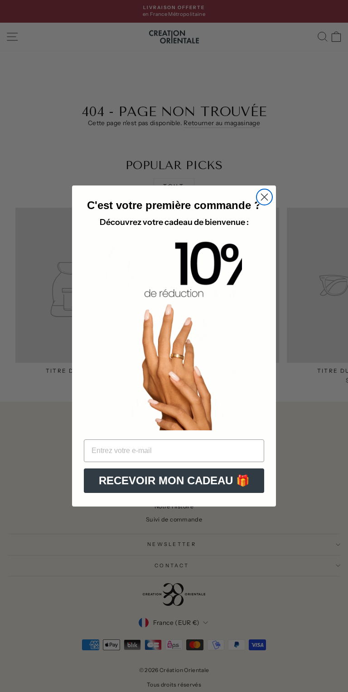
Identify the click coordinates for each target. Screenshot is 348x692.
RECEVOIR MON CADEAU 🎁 (174, 480)
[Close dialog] (264, 197)
